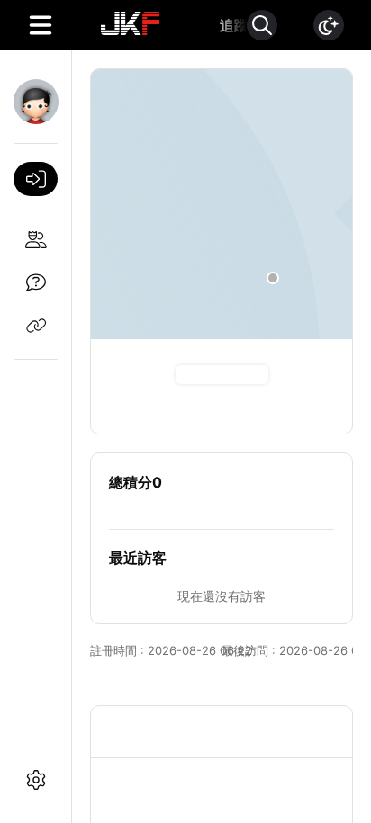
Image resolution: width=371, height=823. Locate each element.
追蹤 (234, 25)
